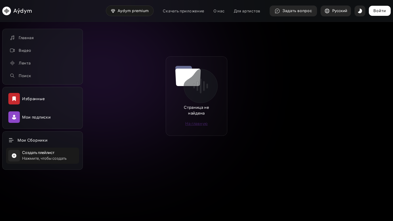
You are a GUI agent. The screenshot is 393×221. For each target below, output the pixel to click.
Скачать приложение (183, 11)
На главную (196, 123)
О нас (219, 11)
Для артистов (247, 11)
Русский (339, 10)
